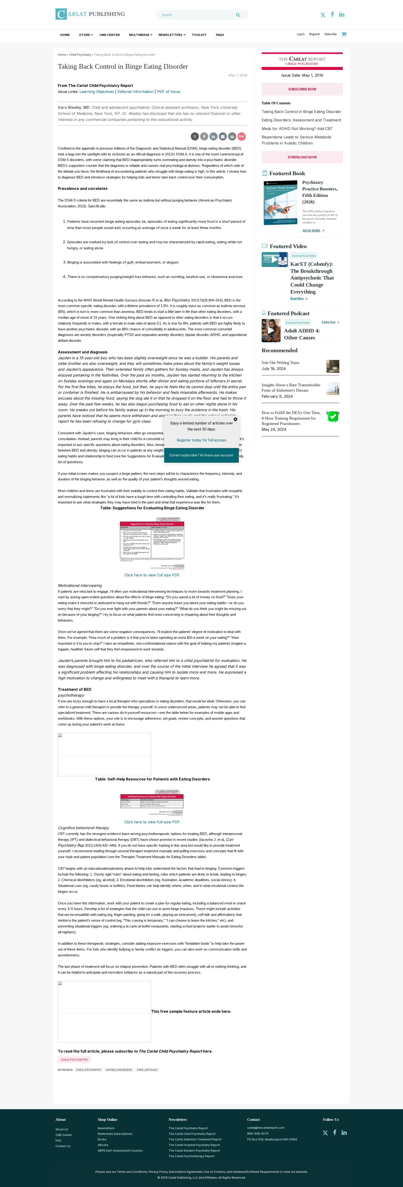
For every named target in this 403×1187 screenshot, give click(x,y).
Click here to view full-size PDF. (152, 822)
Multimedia (139, 35)
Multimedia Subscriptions (115, 1134)
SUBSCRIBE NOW (302, 89)
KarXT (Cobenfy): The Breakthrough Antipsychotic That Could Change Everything (312, 278)
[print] (232, 136)
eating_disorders (119, 1069)
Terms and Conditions (132, 1171)
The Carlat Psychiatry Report (188, 1128)
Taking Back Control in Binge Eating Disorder (301, 111)
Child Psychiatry (80, 54)
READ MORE (311, 230)
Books (102, 1139)
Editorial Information (135, 91)
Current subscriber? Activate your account (201, 455)
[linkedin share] (213, 136)
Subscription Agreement (185, 1171)
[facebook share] (204, 136)
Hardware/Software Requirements (256, 1171)
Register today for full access (201, 440)
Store (84, 35)
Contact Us (63, 1146)
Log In (301, 34)
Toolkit (199, 35)
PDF (241, 136)
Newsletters (170, 35)
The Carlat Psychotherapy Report (191, 1156)
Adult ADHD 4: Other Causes (302, 334)
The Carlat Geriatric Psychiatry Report (194, 1150)
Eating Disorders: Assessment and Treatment (301, 120)
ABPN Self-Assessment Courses (120, 1150)
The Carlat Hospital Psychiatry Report (194, 1145)
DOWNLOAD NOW (302, 157)
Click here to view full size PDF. (152, 575)
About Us (62, 1129)
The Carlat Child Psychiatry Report (192, 1134)
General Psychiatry (304, 255)
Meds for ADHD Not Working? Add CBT (297, 128)
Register (314, 34)
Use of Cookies (214, 1171)
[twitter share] (195, 136)
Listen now (329, 322)
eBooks (103, 1145)
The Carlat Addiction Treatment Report (195, 1139)
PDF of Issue (168, 91)
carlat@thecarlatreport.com (266, 1127)
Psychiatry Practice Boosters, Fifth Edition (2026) (319, 192)
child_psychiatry (88, 1069)
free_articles (147, 1069)
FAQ (58, 1140)
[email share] (223, 136)
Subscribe (330, 34)
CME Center (109, 35)
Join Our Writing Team (280, 362)
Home (65, 35)
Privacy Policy (158, 1171)
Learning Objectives (97, 91)
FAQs (220, 35)
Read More (297, 298)
